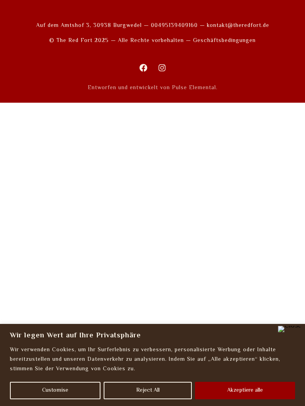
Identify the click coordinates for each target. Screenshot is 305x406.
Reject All (148, 390)
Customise (55, 390)
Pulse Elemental (194, 88)
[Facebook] (143, 68)
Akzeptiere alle (245, 390)
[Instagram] (162, 68)
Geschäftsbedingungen (224, 40)
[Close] (289, 329)
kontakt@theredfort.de (238, 25)
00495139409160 (174, 25)
